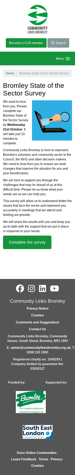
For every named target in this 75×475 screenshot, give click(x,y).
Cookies (37, 315)
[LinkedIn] (42, 288)
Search (60, 43)
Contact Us (37, 329)
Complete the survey (27, 242)
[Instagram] (31, 288)
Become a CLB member (26, 43)
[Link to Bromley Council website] (37, 401)
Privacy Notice (38, 308)
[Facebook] (20, 288)
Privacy (56, 459)
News (10, 73)
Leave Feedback (23, 459)
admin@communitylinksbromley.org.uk (40, 347)
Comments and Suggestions (37, 322)
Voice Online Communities (37, 452)
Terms (43, 459)
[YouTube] (54, 288)
